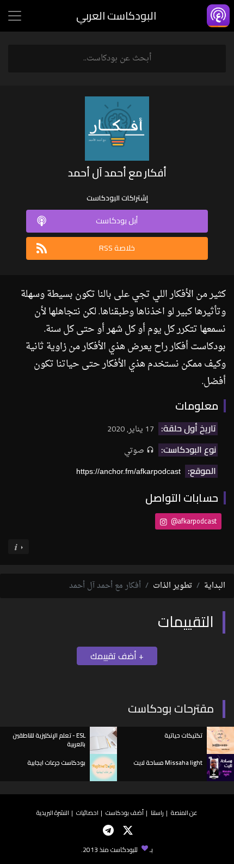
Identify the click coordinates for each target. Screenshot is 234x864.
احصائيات (87, 812)
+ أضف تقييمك (117, 656)
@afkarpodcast (193, 520)
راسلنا (157, 812)
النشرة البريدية (52, 812)
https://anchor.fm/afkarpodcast (128, 471)
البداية (214, 586)
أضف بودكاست (125, 812)
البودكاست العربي (116, 15)
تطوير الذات (172, 586)
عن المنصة (184, 812)
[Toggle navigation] (14, 15)
